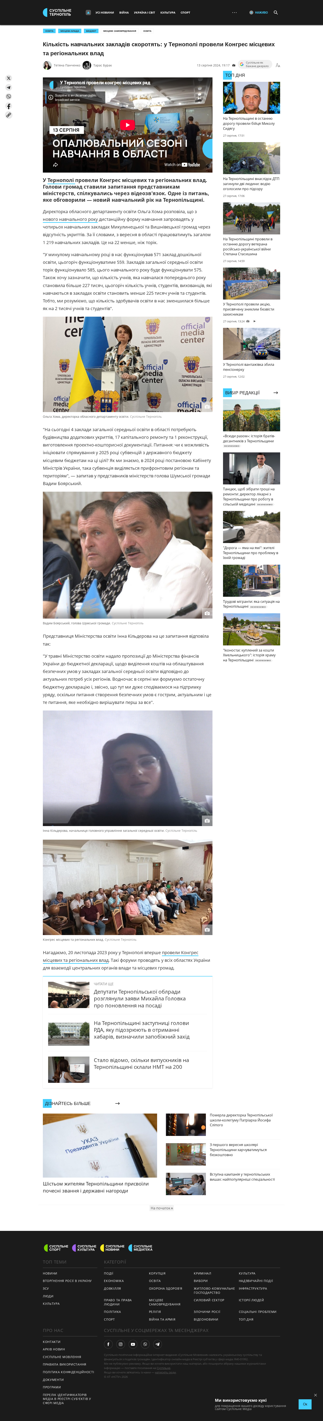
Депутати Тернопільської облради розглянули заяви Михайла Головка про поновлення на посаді (140, 998)
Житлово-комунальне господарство (214, 1290)
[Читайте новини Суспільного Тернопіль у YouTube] (133, 1344)
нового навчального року (70, 219)
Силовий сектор (209, 1300)
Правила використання (64, 1364)
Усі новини (105, 12)
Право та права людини (118, 1302)
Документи (53, 1380)
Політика (112, 1312)
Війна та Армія (162, 1319)
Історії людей (251, 1300)
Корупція (157, 1273)
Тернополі (61, 180)
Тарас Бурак (102, 65)
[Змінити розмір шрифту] (278, 65)
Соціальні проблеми (258, 1312)
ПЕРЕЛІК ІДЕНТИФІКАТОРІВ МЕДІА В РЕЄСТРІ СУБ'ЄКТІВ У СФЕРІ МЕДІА (67, 1399)
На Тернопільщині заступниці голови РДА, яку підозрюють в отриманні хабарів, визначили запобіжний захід (142, 1029)
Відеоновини (206, 1319)
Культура (167, 12)
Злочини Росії (207, 1312)
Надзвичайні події (256, 1281)
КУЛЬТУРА (51, 1303)
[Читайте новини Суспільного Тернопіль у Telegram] (157, 1344)
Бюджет (91, 30)
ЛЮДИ (48, 1296)
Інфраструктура (253, 1288)
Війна (124, 12)
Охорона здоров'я (165, 1288)
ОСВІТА (49, 30)
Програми (52, 1387)
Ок (305, 1404)
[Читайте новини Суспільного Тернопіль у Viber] (145, 1344)
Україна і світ (144, 12)
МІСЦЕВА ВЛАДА (69, 30)
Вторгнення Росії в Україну (67, 1281)
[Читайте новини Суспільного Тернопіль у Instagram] (120, 1344)
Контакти (52, 1342)
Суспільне (163, 1368)
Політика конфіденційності (68, 1372)
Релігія (155, 1312)
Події (108, 1273)
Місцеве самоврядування (119, 30)
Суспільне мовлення (62, 1357)
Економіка (114, 1281)
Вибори (201, 1281)
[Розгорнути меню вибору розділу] (88, 12)
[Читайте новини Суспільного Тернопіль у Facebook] (108, 1344)
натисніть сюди (165, 1372)
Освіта (147, 30)
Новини (50, 1273)
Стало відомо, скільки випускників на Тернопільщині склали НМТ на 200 (141, 1063)
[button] (9, 78)
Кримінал (202, 1273)
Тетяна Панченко (67, 65)
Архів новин (54, 1349)
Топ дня (246, 1319)
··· (234, 12)
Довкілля (112, 1288)
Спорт (185, 12)
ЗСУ (46, 1288)
